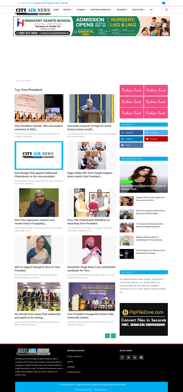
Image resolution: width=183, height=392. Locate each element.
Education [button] (138, 9)
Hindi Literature (74, 356)
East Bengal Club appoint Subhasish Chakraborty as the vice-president (35, 174)
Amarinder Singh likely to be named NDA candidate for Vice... (91, 268)
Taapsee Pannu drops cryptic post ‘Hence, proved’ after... (150, 198)
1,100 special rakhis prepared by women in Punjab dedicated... (149, 225)
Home (56, 9)
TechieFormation (119, 384)
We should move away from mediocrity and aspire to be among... (37, 315)
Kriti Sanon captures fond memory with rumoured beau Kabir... (150, 212)
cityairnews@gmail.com (130, 285)
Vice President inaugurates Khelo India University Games (90, 315)
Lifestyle (71, 367)
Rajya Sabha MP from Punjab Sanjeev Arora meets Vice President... (89, 174)
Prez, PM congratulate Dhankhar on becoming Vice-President (88, 221)
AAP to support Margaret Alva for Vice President (37, 268)
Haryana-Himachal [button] (100, 9)
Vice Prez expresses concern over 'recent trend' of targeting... (34, 221)
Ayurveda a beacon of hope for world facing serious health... (89, 127)
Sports (70, 361)
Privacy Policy (101, 389)
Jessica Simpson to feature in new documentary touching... (150, 251)
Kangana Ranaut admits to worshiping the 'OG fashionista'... (150, 238)
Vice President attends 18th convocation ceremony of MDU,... (38, 127)
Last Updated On (43, 3)
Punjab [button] (81, 9)
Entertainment (73, 372)
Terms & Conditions (83, 389)
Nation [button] (67, 9)
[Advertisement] (91, 56)
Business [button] (122, 9)
